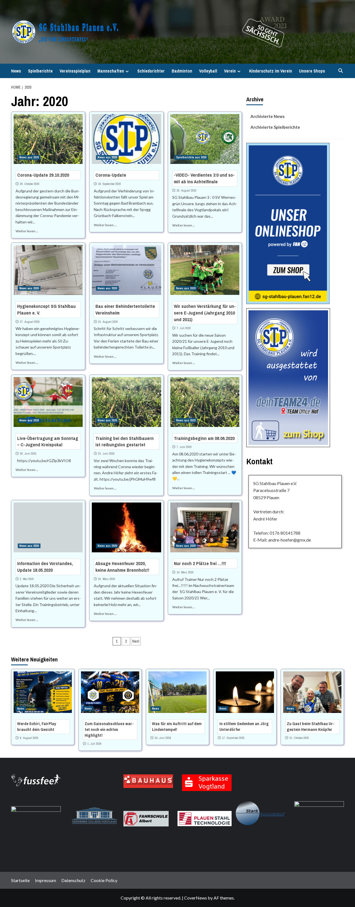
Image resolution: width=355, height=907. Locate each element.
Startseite (20, 880)
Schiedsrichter (151, 71)
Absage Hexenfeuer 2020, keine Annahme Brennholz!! (122, 566)
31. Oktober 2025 (299, 738)
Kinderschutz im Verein (270, 71)
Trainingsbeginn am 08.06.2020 (204, 438)
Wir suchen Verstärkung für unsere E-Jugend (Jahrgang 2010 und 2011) (205, 313)
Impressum (45, 880)
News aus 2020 (29, 157)
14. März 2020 (185, 572)
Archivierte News (267, 116)
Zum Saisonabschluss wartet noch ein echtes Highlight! (109, 729)
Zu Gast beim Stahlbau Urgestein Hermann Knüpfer (310, 726)
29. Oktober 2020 (29, 184)
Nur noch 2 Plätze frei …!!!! (200, 563)
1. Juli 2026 (94, 744)
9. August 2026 (29, 738)
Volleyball (208, 71)
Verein (230, 71)
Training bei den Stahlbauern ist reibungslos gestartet (124, 441)
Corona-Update (110, 175)
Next (135, 641)
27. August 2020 (30, 322)
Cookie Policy (104, 880)
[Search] (340, 71)
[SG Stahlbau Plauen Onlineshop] (287, 222)
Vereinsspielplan (75, 71)
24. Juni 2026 (163, 738)
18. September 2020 (109, 184)
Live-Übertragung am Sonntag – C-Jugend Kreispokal (47, 441)
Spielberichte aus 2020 (191, 157)
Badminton (182, 71)
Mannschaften (110, 71)
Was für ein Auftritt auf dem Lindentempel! (177, 726)
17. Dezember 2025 (233, 738)
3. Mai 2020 (27, 579)
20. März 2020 (106, 579)
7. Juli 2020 (184, 328)
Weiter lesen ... (27, 231)
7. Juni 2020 (184, 447)
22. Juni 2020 (106, 453)
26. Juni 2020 (28, 453)
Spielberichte (40, 71)
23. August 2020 (108, 322)
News (16, 71)
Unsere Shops (312, 71)
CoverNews (195, 897)
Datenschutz (73, 880)
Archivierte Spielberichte (275, 127)
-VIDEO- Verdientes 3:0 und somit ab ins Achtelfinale (204, 178)
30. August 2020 (186, 190)
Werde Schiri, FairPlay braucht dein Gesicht (36, 726)
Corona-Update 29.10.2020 (43, 175)
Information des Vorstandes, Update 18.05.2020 (45, 566)
